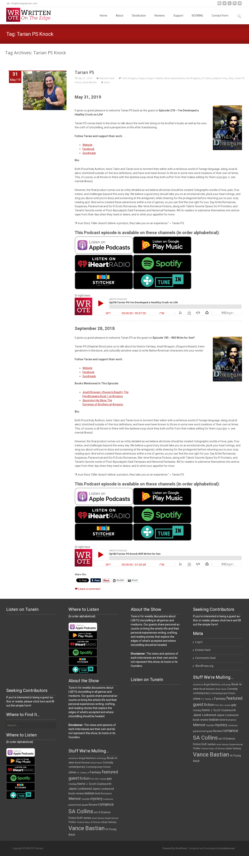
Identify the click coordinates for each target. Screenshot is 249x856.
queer (209, 731)
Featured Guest (107, 78)
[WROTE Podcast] (30, 15)
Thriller (196, 748)
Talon (231, 78)
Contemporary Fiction (222, 693)
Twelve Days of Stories (213, 748)
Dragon (141, 78)
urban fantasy (233, 748)
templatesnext (227, 848)
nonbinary (233, 725)
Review (217, 731)
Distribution (139, 15)
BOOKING (197, 15)
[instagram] (235, 5)
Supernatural (236, 744)
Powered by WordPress (175, 848)
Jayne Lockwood (204, 715)
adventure (198, 684)
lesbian (214, 719)
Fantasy (220, 698)
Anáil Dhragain (129, 78)
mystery (221, 725)
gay (233, 705)
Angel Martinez (211, 684)
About (119, 15)
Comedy (232, 688)
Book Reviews (207, 688)
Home (103, 15)
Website (87, 144)
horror (206, 710)
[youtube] (240, 5)
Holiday (197, 710)
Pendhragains (193, 78)
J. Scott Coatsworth (223, 710)
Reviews (159, 15)
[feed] (229, 5)
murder (210, 725)
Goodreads (89, 153)
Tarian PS (84, 72)
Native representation (174, 78)
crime (196, 698)
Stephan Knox (220, 78)
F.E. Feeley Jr (207, 699)
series (212, 744)
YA (231, 755)
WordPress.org (204, 665)
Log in (199, 642)
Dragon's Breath (154, 78)
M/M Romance (228, 720)
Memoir (199, 725)
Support (178, 15)
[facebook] (219, 5)
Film (217, 705)
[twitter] (224, 5)
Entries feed (202, 649)
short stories (222, 744)
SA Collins (206, 78)
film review (225, 705)
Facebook (88, 148)
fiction (209, 704)
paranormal (199, 731)
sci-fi (221, 738)
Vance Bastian (89, 82)
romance (230, 730)
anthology (226, 684)
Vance (107, 82)
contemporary (201, 693)
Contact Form (220, 15)
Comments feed (205, 657)
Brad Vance (221, 689)
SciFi (204, 744)
